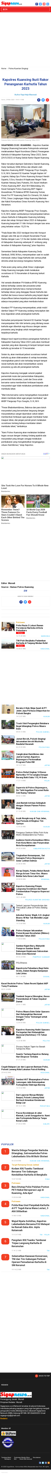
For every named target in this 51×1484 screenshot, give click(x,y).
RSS (49, 1463)
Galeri (46, 1124)
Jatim (47, 765)
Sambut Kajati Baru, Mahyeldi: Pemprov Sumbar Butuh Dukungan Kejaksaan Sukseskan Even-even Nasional (32, 950)
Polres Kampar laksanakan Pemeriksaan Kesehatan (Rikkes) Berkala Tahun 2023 (32, 933)
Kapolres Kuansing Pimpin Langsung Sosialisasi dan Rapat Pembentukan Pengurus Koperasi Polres (32, 890)
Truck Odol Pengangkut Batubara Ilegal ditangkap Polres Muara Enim (32, 726)
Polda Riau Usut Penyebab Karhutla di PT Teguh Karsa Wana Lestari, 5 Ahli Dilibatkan (30, 1208)
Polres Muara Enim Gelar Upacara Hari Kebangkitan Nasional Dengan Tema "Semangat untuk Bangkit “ (32, 1015)
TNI (48, 1251)
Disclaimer (37, 1457)
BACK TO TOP (44, 1376)
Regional (45, 1073)
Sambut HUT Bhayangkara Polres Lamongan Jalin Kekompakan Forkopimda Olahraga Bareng (32, 1082)
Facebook (40, 1463)
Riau (47, 1179)
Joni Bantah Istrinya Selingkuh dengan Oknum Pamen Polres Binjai (31, 805)
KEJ (15, 1459)
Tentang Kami (6, 1457)
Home (3, 68)
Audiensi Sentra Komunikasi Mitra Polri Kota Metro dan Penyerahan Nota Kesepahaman (32, 843)
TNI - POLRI (45, 1235)
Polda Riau (44, 747)
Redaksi (3, 1418)
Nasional (45, 649)
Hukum (46, 716)
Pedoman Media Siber (22, 1457)
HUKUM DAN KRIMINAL (40, 811)
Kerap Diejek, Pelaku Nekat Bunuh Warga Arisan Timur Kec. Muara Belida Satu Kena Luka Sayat (33, 873)
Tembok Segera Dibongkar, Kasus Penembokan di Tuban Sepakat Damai (33, 999)
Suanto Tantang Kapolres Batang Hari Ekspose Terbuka (32, 1055)
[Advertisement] (25, 40)
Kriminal (45, 879)
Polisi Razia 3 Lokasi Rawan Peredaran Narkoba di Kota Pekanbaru (29, 628)
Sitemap (46, 1463)
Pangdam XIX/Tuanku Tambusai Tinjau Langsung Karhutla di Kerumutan (29, 1243)
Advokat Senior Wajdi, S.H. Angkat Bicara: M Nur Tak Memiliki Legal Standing (33, 918)
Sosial (46, 977)
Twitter (43, 1463)
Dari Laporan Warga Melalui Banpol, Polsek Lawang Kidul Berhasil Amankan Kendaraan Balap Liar (30, 1099)
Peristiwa (45, 1106)
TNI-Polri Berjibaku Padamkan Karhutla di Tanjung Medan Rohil (31, 641)
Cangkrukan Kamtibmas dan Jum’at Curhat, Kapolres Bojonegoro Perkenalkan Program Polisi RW (30, 758)
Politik (46, 1041)
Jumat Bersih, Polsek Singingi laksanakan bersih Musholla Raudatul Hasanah (31, 741)
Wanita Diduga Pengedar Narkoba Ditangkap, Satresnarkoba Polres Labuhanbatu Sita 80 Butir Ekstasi (30, 1153)
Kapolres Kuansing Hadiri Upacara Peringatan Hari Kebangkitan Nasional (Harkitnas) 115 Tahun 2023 (33, 1033)
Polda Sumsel (43, 732)
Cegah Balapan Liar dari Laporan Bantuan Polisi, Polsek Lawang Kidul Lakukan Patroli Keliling (24, 1068)
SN (6, 9)
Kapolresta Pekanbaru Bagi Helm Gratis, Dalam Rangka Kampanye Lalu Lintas (32, 971)
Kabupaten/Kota (42, 849)
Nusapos (7, 1459)
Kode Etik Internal (26, 1459)
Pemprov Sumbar (41, 957)
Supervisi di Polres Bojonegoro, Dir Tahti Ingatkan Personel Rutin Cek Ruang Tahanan (32, 790)
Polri (47, 781)
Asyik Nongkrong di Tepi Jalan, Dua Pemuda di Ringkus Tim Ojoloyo (31, 821)
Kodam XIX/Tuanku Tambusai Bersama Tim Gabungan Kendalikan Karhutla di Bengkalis (29, 1171)
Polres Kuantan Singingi (18, 68)
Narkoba (45, 636)
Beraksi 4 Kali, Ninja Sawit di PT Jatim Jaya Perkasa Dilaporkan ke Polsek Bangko (33, 711)
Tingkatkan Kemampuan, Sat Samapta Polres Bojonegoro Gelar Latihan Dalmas (30, 858)
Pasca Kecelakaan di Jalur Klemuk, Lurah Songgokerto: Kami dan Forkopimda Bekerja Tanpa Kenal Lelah (33, 1117)
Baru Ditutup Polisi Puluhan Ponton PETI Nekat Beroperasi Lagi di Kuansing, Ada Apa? (30, 1189)
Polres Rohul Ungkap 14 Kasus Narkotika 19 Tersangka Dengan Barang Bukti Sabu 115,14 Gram (32, 775)
